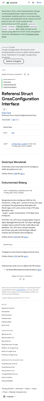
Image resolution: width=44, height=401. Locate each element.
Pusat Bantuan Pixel (8, 367)
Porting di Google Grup (9, 355)
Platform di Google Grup (10, 348)
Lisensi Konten (21, 290)
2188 (16, 174)
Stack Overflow (7, 377)
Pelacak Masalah (7, 381)
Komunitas (19, 388)
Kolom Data (6, 113)
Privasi (5, 392)
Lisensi (34, 388)
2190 (16, 256)
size (13, 133)
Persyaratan (6, 312)
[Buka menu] (3, 2)
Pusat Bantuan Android (9, 364)
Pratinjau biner (6, 318)
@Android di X (7, 334)
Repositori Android (8, 308)
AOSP (3, 70)
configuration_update (19, 144)
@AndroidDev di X (8, 338)
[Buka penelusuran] (29, 2)
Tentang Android (8, 388)
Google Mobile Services (10, 374)
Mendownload (7, 315)
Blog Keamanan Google (10, 344)
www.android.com (8, 371)
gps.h (15, 120)
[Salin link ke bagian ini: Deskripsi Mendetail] (29, 162)
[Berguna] (25, 74)
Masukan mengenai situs (18, 392)
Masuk (39, 3)
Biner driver (5, 325)
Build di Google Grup (9, 351)
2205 (16, 237)
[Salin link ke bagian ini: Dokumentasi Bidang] (29, 183)
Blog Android (6, 341)
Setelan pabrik (6, 322)
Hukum (27, 388)
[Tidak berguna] (28, 74)
